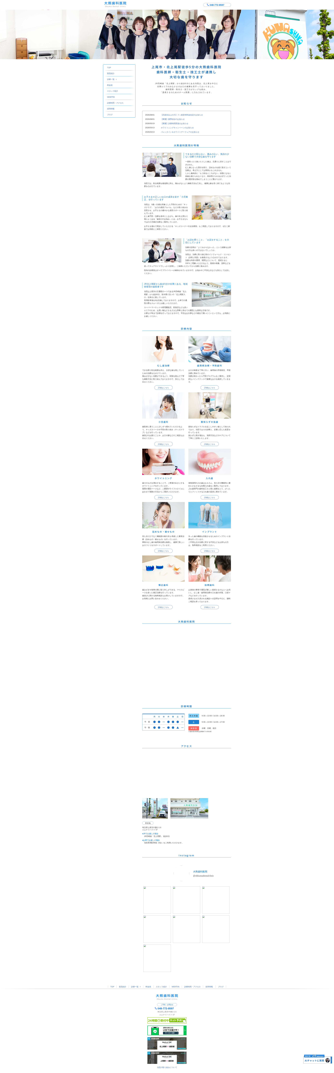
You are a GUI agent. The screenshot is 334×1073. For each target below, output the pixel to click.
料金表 (110, 85)
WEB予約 (111, 97)
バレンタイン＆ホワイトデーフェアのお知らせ (180, 132)
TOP (109, 68)
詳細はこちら (163, 388)
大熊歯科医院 (200, 871)
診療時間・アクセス (115, 103)
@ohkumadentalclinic (203, 875)
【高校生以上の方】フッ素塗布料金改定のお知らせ (182, 115)
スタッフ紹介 (112, 91)
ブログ (110, 115)
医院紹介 (110, 73)
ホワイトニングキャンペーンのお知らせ (177, 128)
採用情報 (110, 109)
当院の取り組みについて (167, 1067)
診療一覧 (110, 79)
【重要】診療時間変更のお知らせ (174, 123)
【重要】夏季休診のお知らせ (173, 119)
